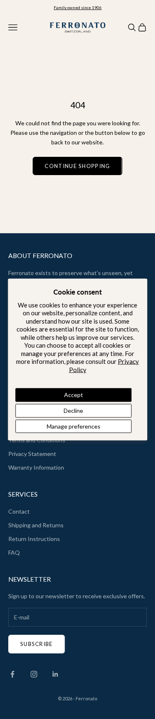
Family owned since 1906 (78, 7)
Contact (19, 511)
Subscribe (36, 644)
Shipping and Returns (36, 525)
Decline (73, 410)
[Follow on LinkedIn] (55, 674)
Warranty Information (36, 467)
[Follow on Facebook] (12, 674)
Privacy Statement (32, 453)
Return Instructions (34, 538)
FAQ (14, 552)
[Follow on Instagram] (34, 674)
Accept (73, 394)
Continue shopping (77, 166)
